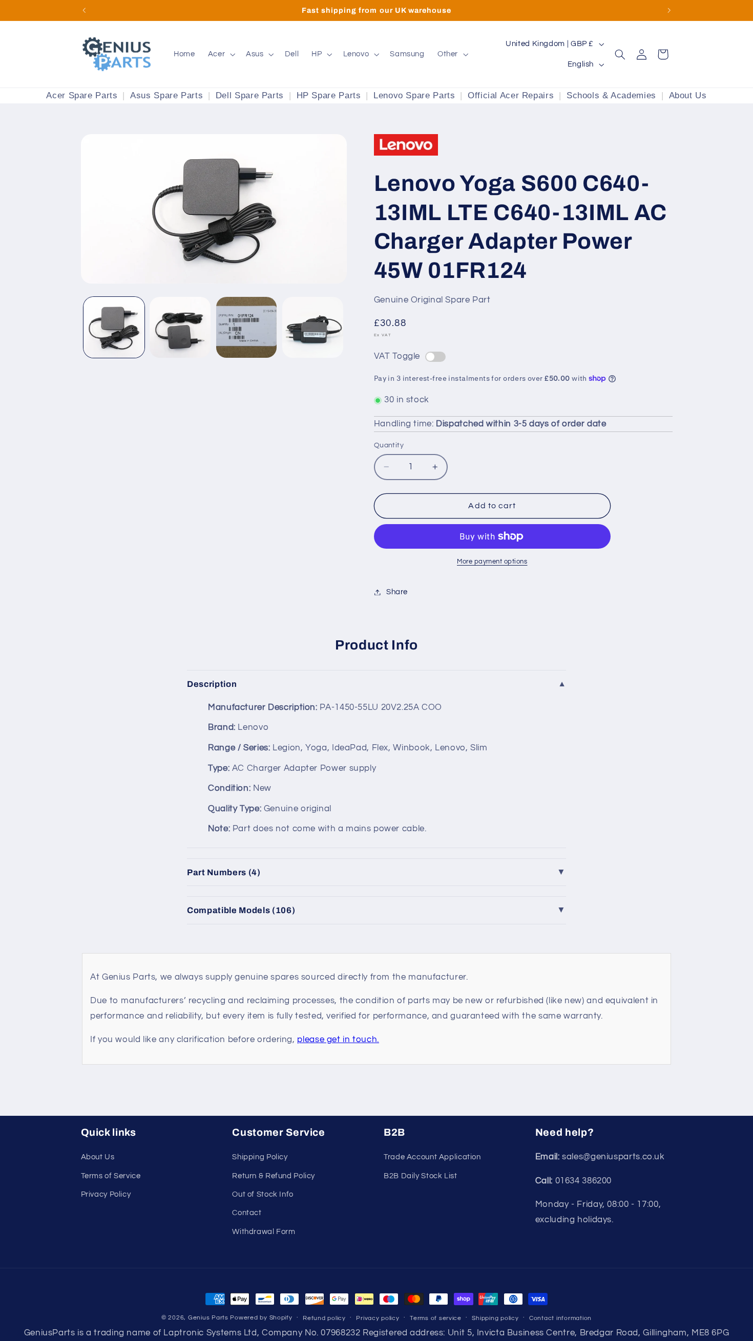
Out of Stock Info (263, 1194)
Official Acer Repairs (511, 95)
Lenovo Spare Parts (414, 95)
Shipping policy (495, 1318)
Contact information (560, 1318)
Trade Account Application (432, 1157)
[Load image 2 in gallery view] (180, 327)
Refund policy (324, 1318)
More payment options (492, 561)
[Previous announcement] (84, 10)
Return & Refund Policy (273, 1176)
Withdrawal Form (263, 1232)
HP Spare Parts (329, 95)
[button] (220, 54)
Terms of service (436, 1318)
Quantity (389, 445)
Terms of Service (111, 1176)
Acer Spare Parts (81, 95)
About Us (688, 95)
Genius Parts (208, 1318)
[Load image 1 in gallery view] (113, 327)
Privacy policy (377, 1318)
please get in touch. (338, 1039)
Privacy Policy (106, 1194)
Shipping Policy (259, 1157)
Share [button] (397, 592)
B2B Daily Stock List (420, 1176)
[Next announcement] (669, 10)
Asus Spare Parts (166, 95)
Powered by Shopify (261, 1318)
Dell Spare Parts (250, 95)
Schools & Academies (611, 95)
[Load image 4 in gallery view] (312, 327)
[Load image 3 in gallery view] (246, 327)
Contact (246, 1213)
